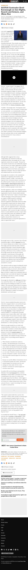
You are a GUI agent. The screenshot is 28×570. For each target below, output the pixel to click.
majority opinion (16, 332)
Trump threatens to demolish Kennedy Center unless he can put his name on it (12, 487)
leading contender (5, 46)
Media (2, 543)
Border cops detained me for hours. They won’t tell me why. (13, 491)
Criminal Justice (12, 458)
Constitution (3, 459)
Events (2, 525)
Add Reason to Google (8, 27)
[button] (26, 1)
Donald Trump (18, 458)
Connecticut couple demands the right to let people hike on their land (13, 495)
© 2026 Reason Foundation (6, 556)
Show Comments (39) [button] (8, 472)
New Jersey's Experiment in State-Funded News (14, 446)
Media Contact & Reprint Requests (8, 469)
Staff (2, 527)
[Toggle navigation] (1, 1)
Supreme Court (4, 5)
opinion (7, 185)
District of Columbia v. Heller (18, 105)
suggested (9, 31)
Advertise (3, 535)
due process (18, 416)
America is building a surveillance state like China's (13, 483)
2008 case (18, 280)
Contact (3, 540)
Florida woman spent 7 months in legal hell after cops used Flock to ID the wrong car (13, 479)
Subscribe (20, 439)
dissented (22, 54)
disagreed (9, 310)
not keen (11, 416)
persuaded (23, 257)
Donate (2, 532)
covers (18, 86)
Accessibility (15, 556)
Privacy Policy (20, 556)
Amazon (3, 546)
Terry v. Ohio (4, 288)
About (2, 519)
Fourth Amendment (4, 458)
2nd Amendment (18, 456)
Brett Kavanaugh (11, 456)
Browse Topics (4, 522)
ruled (25, 274)
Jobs (2, 530)
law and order (22, 414)
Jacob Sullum (3, 21)
